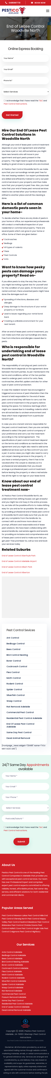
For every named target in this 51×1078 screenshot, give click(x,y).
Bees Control (13, 649)
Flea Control (13, 672)
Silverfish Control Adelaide (14, 981)
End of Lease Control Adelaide (16, 1007)
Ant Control (13, 637)
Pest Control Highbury (30, 931)
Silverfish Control (16, 695)
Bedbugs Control (16, 643)
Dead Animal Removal (18, 738)
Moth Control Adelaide (12, 974)
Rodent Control (15, 683)
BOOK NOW (39, 2)
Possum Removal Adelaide (14, 997)
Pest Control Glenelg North (14, 918)
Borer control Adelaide (12, 965)
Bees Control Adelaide (12, 958)
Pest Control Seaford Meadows (22, 922)
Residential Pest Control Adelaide (24, 718)
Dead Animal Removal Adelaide (16, 1010)
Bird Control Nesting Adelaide (15, 961)
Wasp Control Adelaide (12, 987)
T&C (41, 100)
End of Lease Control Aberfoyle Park (18, 555)
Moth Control (14, 677)
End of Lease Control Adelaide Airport (19, 561)
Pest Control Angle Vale (32, 928)
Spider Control (14, 689)
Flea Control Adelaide (12, 971)
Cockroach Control (17, 666)
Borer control (14, 660)
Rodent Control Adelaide (13, 977)
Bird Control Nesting (17, 654)
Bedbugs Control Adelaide (14, 955)
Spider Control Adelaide (13, 984)
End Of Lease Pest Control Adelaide (20, 725)
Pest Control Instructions (15, 103)
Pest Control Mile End (38, 915)
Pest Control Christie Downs (25, 925)
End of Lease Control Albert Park (17, 567)
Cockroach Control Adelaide (15, 968)
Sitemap (28, 1034)
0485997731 (14, 2)
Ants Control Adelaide (12, 952)
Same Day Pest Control (19, 732)
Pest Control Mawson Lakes (14, 915)
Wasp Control (14, 700)
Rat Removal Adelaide (18, 706)
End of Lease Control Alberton (16, 572)
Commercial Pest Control (20, 712)
